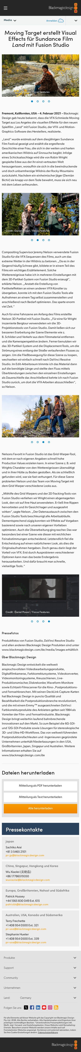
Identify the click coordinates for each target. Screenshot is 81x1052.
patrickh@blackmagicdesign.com (27, 904)
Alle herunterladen (40, 808)
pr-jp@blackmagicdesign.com (25, 855)
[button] (32, 101)
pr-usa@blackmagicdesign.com (26, 929)
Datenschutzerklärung (48, 1032)
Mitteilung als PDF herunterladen (40, 785)
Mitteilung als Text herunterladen (40, 797)
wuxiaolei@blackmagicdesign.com (28, 880)
